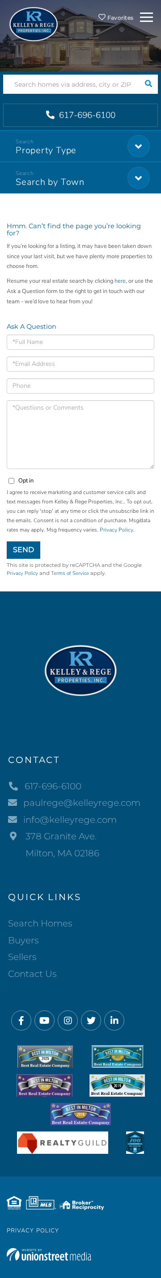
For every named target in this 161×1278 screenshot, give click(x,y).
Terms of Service (70, 573)
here (120, 281)
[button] (148, 84)
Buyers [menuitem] (23, 940)
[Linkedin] (114, 1021)
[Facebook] (21, 1021)
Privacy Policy (116, 529)
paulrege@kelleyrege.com (81, 802)
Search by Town (50, 182)
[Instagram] (67, 1021)
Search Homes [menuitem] (40, 923)
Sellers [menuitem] (22, 956)
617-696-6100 (86, 115)
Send (23, 549)
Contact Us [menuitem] (32, 973)
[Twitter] (91, 1021)
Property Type (46, 150)
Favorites (119, 17)
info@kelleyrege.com (70, 819)
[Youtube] (44, 1021)
